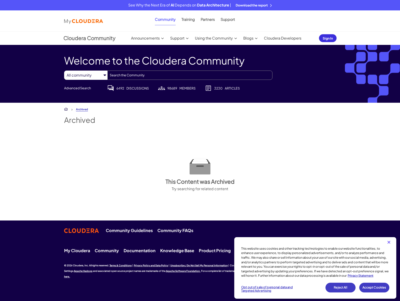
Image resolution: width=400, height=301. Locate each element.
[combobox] (189, 75)
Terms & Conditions (120, 265)
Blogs (248, 38)
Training (188, 19)
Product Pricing (215, 250)
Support (228, 19)
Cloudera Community (89, 38)
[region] (315, 268)
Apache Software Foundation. (183, 271)
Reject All (340, 287)
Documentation (140, 250)
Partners (208, 19)
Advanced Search (77, 88)
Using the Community (214, 38)
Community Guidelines (129, 230)
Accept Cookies (374, 287)
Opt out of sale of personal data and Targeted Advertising (267, 289)
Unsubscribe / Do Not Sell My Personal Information (199, 265)
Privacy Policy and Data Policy (151, 265)
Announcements (145, 38)
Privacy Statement (360, 275)
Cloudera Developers (282, 38)
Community (165, 19)
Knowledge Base (177, 250)
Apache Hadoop (83, 271)
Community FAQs (175, 230)
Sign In (328, 38)
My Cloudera (77, 250)
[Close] (389, 242)
